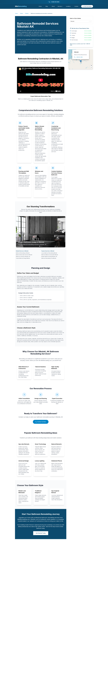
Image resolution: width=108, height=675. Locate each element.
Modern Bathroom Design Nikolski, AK (49, 256)
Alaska (21, 13)
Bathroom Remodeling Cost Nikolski (48, 258)
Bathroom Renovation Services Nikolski (24, 254)
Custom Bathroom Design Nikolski (23, 258)
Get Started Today (41, 533)
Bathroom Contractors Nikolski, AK (23, 256)
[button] (81, 61)
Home (40, 6)
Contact (76, 6)
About (53, 6)
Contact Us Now (41, 421)
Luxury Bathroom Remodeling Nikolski (49, 253)
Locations (68, 6)
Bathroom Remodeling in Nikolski (23, 253)
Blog (47, 6)
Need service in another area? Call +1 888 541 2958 (80, 44)
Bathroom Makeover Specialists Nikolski (49, 254)
